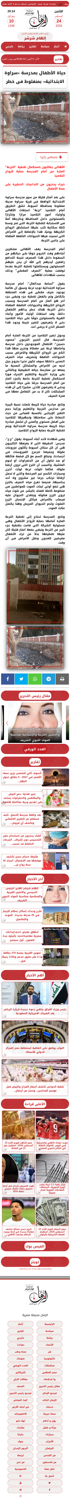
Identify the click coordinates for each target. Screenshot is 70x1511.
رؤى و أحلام (49, 1420)
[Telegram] (48, 679)
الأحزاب (49, 1441)
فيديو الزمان (49, 1393)
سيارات (49, 1434)
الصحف (20, 1386)
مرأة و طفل (49, 1427)
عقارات (20, 1427)
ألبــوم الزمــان (20, 1448)
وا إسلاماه (49, 1379)
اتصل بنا (49, 1476)
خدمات (49, 1407)
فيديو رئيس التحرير (20, 1393)
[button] (63, 723)
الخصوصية (20, 1469)
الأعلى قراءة (35, 1104)
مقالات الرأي (20, 1379)
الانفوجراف (20, 1414)
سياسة (45, 46)
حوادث (20, 1344)
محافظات (49, 1365)
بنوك (20, 1441)
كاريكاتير (20, 1372)
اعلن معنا (49, 1469)
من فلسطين (49, 1462)
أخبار (56, 46)
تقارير (32, 46)
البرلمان (49, 1448)
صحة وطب (20, 1351)
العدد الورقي (35, 749)
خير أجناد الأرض (20, 1407)
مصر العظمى (49, 1372)
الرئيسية (50, 1324)
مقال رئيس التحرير (35, 696)
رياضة (21, 46)
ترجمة (20, 1455)
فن (49, 1351)
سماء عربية (49, 1414)
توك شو (20, 1420)
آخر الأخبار (35, 879)
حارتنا (20, 1434)
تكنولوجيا (49, 1358)
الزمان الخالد (49, 1400)
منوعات (21, 1358)
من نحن (21, 1462)
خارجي (9, 46)
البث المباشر (20, 1400)
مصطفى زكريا (49, 157)
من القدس (49, 1455)
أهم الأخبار (35, 975)
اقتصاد (49, 1344)
